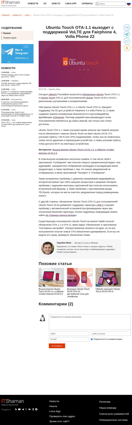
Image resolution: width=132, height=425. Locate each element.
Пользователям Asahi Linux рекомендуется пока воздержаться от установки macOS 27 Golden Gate (17, 114)
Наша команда (107, 407)
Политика (104, 401)
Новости (33, 3)
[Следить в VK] (29, 409)
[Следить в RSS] (16, 409)
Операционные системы (113, 420)
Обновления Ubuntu (93, 94)
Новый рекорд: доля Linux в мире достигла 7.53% (15, 76)
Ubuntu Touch (48, 97)
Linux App (70, 3)
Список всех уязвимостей (114, 414)
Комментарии (9, 38)
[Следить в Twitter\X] (26, 409)
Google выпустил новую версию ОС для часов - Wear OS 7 (16, 84)
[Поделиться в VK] (127, 27)
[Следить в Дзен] (36, 409)
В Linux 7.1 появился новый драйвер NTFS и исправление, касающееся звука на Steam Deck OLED (16, 93)
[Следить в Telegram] (23, 409)
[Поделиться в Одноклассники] (127, 48)
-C (100, 205)
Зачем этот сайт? (59, 421)
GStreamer (58, 117)
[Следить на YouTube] (19, 409)
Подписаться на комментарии (107, 339)
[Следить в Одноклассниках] (33, 409)
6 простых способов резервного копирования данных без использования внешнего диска (14, 104)
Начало (7, 33)
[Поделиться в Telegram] (127, 34)
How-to (56, 3)
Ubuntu (89, 97)
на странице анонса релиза (60, 215)
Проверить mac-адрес (62, 416)
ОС (45, 3)
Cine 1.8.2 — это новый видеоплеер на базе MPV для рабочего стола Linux (16, 124)
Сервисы (87, 3)
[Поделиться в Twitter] (127, 41)
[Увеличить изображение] (80, 64)
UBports (52, 94)
